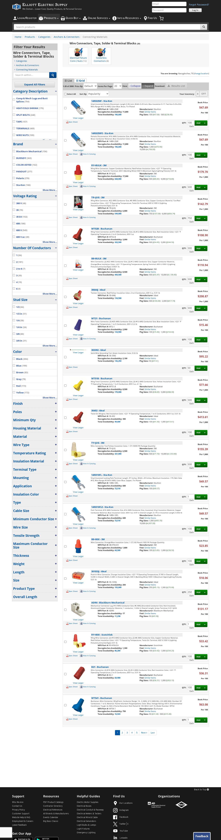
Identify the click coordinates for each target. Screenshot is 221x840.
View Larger (78, 118)
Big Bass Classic (50, 821)
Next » (144, 732)
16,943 (117, 714)
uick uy (72, 18)
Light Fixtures (83, 829)
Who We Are (17, 802)
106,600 (118, 114)
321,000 (118, 453)
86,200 (117, 650)
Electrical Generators (86, 821)
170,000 (118, 392)
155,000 (118, 587)
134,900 (118, 332)
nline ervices (98, 18)
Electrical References (53, 810)
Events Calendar (50, 818)
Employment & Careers (22, 821)
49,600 (117, 421)
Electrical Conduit (90, 810)
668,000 (118, 179)
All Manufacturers (56, 814)
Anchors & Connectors (66, 36)
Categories (44, 36)
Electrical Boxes (84, 806)
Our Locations (126, 803)
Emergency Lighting (86, 833)
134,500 (118, 298)
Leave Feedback (19, 825)
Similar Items (150, 111)
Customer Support (20, 814)
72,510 (117, 488)
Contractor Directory (53, 806)
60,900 (117, 677)
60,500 (117, 550)
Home (18, 36)
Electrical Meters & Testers (89, 814)
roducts (50, 18)
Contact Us (17, 806)
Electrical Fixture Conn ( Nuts (78, 59)
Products (30, 36)
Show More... (50, 190)
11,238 (117, 616)
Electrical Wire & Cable (87, 818)
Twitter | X (123, 824)
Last (153, 732)
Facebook (123, 817)
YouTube (124, 831)
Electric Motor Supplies (87, 802)
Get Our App (21, 833)
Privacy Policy (18, 810)
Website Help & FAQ (21, 818)
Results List (178, 85)
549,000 (118, 213)
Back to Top (200, 790)
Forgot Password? (199, 4)
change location (201, 73)
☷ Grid (80, 80)
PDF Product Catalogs (53, 802)
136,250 (118, 361)
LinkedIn (124, 838)
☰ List (68, 80)
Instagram (124, 810)
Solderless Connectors (101, 59)
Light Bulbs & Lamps (86, 825)
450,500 (118, 274)
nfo (128, 18)
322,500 (118, 242)
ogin (27, 18)
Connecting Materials (27, 69)
